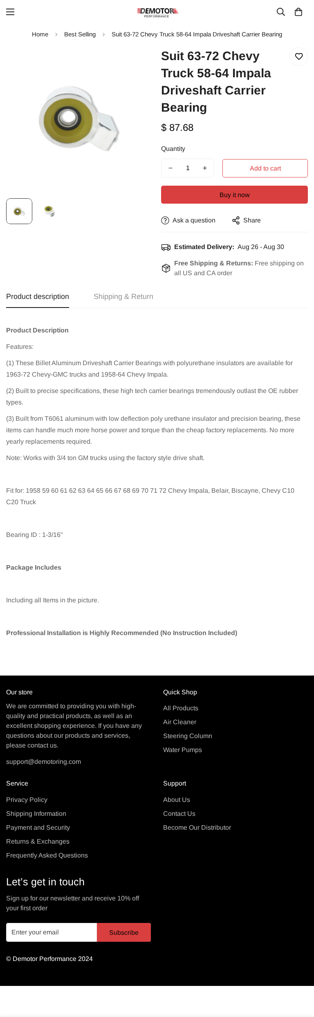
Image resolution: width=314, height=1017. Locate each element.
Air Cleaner (179, 721)
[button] (298, 11)
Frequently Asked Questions (47, 855)
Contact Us (179, 813)
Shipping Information (36, 813)
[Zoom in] (135, 63)
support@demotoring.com (43, 761)
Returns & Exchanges (38, 841)
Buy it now (235, 194)
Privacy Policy (26, 799)
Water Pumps (182, 749)
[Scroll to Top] (298, 972)
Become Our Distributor (197, 827)
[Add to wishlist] (298, 56)
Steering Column (187, 735)
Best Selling (80, 34)
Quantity (173, 148)
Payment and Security (38, 827)
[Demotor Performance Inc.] (157, 12)
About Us (176, 799)
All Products (180, 708)
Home (40, 34)
